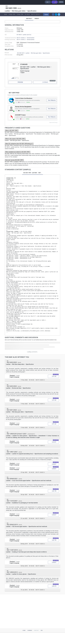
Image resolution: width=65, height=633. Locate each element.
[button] (46, 14)
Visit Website (52, 100)
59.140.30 (27, 14)
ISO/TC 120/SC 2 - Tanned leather (25, 37)
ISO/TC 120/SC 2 (35, 14)
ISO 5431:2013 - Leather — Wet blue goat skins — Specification (33, 53)
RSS (41, 630)
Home (24, 630)
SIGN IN (61, 2)
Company (29, 630)
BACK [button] (5, 14)
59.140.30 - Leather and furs (24, 34)
